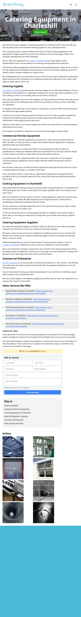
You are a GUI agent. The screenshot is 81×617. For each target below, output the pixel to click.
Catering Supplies (11, 405)
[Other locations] (71, 5)
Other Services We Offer (14, 423)
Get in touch (40, 32)
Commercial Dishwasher (14, 420)
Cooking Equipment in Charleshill (17, 413)
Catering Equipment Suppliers (16, 416)
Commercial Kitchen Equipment (16, 409)
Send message (33, 392)
